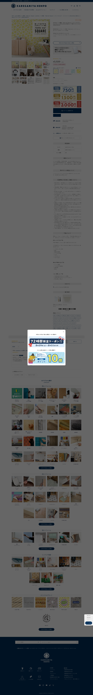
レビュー (88, 619)
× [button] (63, 332)
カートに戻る (88, 623)
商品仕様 (88, 615)
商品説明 (88, 617)
